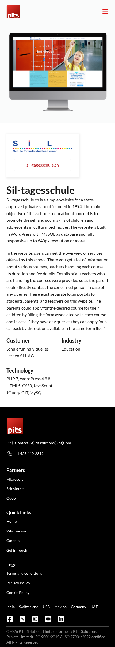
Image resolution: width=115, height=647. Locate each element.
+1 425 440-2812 (29, 453)
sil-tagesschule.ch (42, 164)
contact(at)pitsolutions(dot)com (43, 443)
